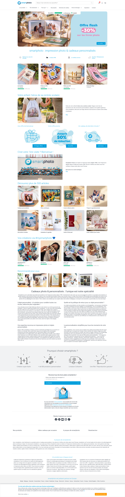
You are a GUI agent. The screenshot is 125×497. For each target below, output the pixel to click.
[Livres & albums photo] (74, 196)
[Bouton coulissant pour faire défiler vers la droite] (107, 280)
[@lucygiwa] (51, 250)
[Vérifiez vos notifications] (102, 3)
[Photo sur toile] (74, 74)
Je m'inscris (49, 383)
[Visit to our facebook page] (56, 419)
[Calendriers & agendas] (51, 220)
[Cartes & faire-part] (74, 220)
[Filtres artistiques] (51, 196)
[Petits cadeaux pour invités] (97, 220)
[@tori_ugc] (74, 250)
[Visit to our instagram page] (65, 419)
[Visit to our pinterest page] (59, 419)
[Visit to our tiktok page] (69, 419)
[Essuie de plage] (97, 74)
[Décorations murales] (28, 220)
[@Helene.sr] (97, 250)
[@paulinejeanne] (28, 250)
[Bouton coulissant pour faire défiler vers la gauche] (18, 280)
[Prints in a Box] (51, 74)
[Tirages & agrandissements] (97, 196)
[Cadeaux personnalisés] (28, 196)
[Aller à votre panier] (105, 3)
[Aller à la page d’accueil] (25, 3)
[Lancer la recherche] (91, 3)
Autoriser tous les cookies (101, 494)
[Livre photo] (28, 74)
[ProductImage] (24, 280)
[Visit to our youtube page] (62, 419)
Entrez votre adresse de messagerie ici (55, 377)
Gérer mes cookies (22, 494)
